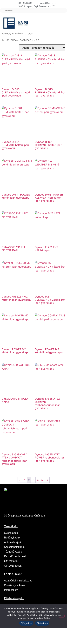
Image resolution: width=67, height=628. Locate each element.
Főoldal (6, 33)
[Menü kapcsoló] (53, 23)
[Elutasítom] (62, 616)
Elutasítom (42, 623)
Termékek (17, 33)
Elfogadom (26, 623)
